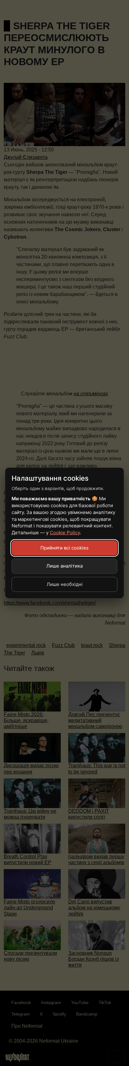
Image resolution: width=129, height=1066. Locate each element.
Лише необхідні (65, 584)
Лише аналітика (64, 566)
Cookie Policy (65, 532)
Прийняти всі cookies (64, 548)
